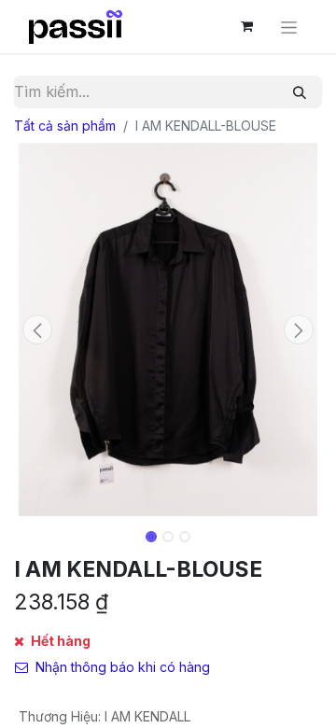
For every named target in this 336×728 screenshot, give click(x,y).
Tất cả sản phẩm (65, 125)
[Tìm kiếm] (299, 92)
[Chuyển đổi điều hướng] (289, 26)
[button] (37, 329)
